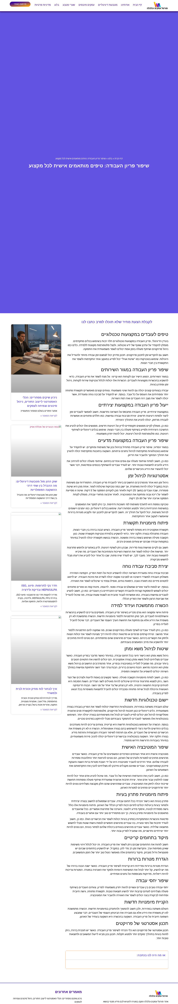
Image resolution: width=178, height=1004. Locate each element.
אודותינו (125, 4)
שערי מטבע (69, 4)
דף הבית (137, 4)
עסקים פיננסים (86, 4)
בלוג (56, 4)
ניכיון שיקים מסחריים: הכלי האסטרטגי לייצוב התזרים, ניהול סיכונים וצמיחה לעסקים (37, 401)
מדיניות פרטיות (43, 4)
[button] (69, 955)
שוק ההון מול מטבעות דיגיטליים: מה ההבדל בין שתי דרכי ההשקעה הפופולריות (36, 485)
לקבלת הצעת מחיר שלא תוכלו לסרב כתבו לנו (116, 322)
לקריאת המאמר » (48, 416)
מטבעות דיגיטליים (107, 4)
